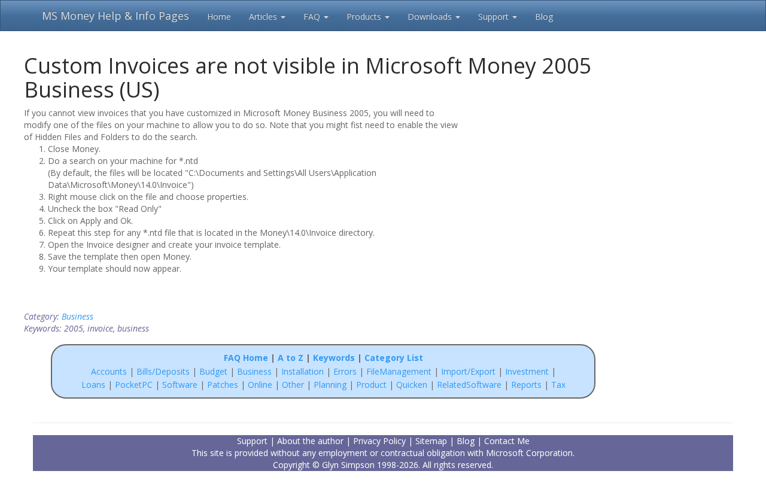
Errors (346, 371)
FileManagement (398, 371)
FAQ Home (246, 357)
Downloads (431, 16)
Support (494, 16)
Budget (213, 371)
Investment (527, 371)
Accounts (109, 371)
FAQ (313, 16)
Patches (222, 384)
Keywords (334, 357)
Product (371, 384)
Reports (526, 384)
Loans (93, 384)
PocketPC (134, 384)
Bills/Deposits (163, 371)
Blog (544, 16)
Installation (303, 371)
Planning (330, 384)
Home (219, 16)
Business (77, 316)
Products (365, 16)
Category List (393, 357)
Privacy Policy (379, 440)
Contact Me (507, 440)
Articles (264, 16)
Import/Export (468, 371)
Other (293, 384)
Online (260, 384)
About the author (310, 440)
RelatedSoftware (469, 384)
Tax (558, 384)
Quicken (411, 384)
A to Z (290, 357)
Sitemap (431, 440)
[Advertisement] (546, 184)
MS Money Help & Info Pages (115, 15)
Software (179, 384)
